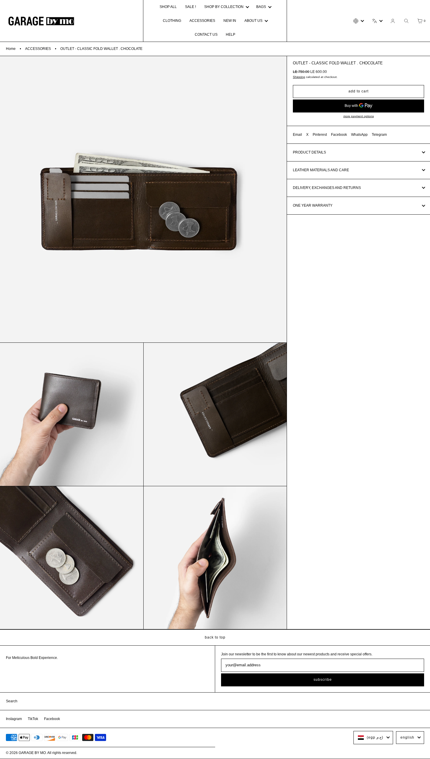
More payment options (358, 116)
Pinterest (320, 135)
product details (309, 152)
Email (297, 135)
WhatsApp (359, 135)
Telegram (379, 135)
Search (11, 701)
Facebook (339, 135)
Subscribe (323, 680)
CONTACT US (206, 34)
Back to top (215, 637)
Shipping (299, 77)
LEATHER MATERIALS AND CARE (321, 170)
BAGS (261, 7)
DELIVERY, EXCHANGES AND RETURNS (327, 188)
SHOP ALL (168, 7)
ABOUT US (253, 21)
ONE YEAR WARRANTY (312, 205)
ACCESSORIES (202, 21)
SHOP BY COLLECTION (224, 7)
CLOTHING (172, 21)
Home (11, 49)
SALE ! (190, 7)
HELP (230, 34)
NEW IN (229, 21)
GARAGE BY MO (32, 753)
